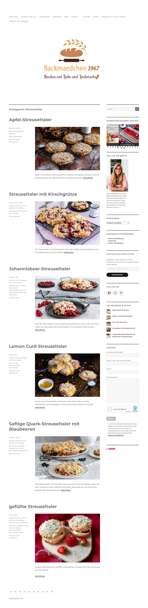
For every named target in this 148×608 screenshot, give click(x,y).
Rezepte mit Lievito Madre (113, 17)
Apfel (11, 136)
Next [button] (136, 135)
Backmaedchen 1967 (16, 598)
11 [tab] (132, 146)
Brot (66, 17)
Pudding (17, 528)
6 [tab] (120, 146)
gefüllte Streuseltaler (33, 506)
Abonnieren (117, 275)
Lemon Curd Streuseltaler (38, 346)
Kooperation (45, 17)
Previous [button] (109, 135)
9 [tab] (127, 146)
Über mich (13, 17)
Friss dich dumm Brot (119, 322)
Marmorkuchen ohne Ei (120, 310)
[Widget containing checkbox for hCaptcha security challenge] (123, 409)
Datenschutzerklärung (116, 238)
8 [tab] (125, 146)
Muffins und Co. (20, 206)
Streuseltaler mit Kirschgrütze (43, 194)
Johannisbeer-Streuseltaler (39, 268)
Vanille (21, 532)
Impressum (112, 241)
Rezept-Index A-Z (29, 17)
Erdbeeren (13, 525)
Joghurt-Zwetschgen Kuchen (122, 316)
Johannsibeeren (15, 290)
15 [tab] (124, 148)
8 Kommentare (14, 216)
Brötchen (57, 17)
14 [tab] (121, 148)
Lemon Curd (13, 363)
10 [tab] (130, 146)
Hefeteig (12, 285)
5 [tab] (117, 146)
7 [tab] (122, 146)
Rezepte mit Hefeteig (18, 21)
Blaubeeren (13, 446)
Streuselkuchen (14, 365)
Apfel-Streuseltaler (30, 119)
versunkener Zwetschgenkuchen (123, 328)
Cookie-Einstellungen (115, 243)
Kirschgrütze (22, 211)
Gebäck (74, 17)
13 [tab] (137, 146)
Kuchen (86, 17)
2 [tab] (110, 146)
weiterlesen (88, 178)
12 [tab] (135, 146)
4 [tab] (115, 146)
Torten (96, 17)
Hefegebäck (13, 211)
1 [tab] (107, 146)
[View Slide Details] (123, 135)
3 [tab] (112, 146)
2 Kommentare (14, 298)
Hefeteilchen (13, 448)
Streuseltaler (17, 136)
